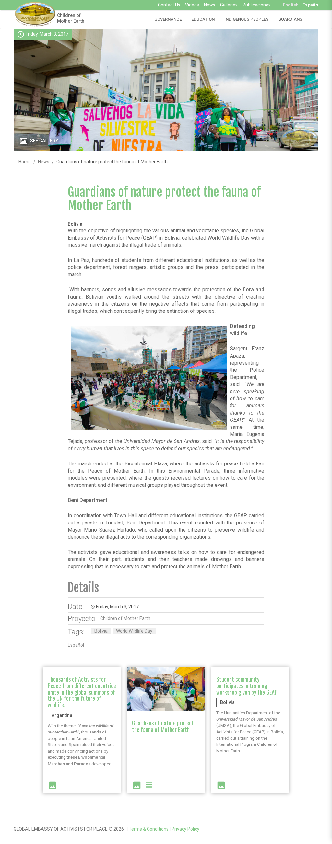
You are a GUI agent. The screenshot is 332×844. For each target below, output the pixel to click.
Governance (168, 19)
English (291, 4)
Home (24, 161)
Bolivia (101, 631)
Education (203, 19)
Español (311, 4)
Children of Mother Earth (70, 18)
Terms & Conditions (149, 829)
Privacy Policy (185, 829)
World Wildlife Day (134, 631)
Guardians (290, 19)
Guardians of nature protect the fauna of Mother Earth (164, 198)
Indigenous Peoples (246, 19)
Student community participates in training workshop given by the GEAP (247, 685)
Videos (192, 4)
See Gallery (44, 140)
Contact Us (169, 4)
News (209, 4)
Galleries (229, 4)
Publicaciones (257, 4)
